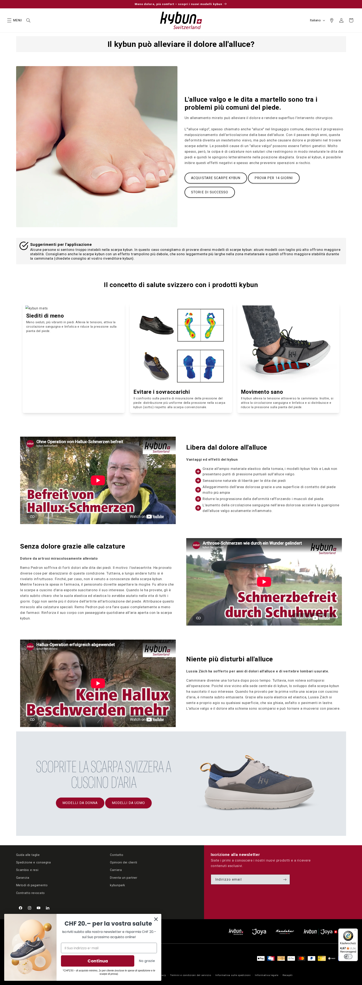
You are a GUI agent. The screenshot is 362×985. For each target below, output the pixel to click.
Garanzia (22, 878)
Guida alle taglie (28, 855)
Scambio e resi (27, 870)
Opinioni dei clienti (123, 862)
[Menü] (355, 931)
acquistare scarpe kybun (215, 178)
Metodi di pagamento (32, 885)
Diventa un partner (123, 878)
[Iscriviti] (285, 879)
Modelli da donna (80, 803)
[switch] (348, 956)
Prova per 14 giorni (274, 178)
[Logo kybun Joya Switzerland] (325, 932)
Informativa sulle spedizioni (233, 975)
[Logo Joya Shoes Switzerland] (259, 932)
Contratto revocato (30, 893)
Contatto (116, 855)
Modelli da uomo (128, 803)
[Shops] (331, 20)
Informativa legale (266, 975)
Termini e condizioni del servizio (190, 975)
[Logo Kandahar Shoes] (285, 932)
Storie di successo (209, 192)
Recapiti (288, 975)
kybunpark (117, 885)
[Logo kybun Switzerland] (236, 932)
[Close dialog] (156, 919)
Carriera (116, 870)
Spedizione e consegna (33, 862)
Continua (98, 961)
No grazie (147, 960)
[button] (9, 20)
